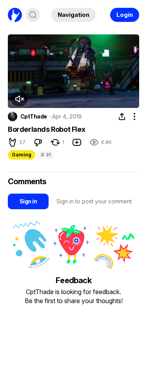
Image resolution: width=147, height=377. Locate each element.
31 (46, 154)
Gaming (21, 155)
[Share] (122, 116)
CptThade (33, 116)
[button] (19, 99)
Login (124, 14)
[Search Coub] (33, 15)
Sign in (28, 201)
